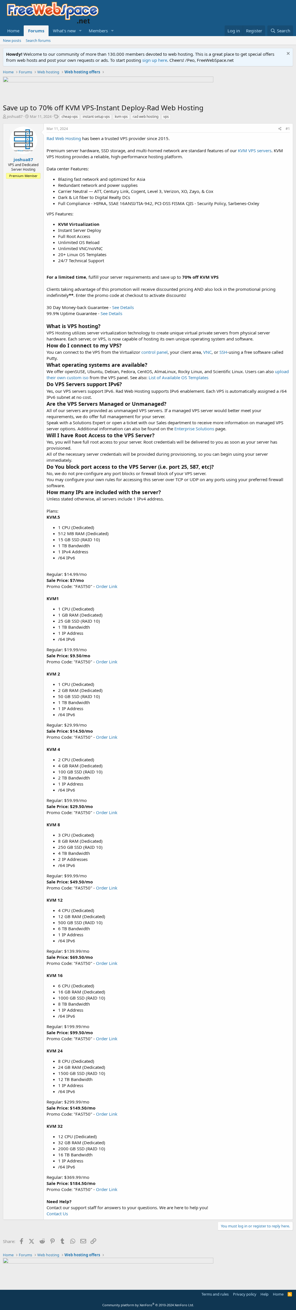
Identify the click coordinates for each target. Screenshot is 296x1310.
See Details (123, 307)
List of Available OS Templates (178, 377)
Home (13, 31)
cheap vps (70, 116)
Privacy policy (244, 1294)
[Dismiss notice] (287, 54)
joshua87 (15, 116)
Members (98, 31)
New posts (12, 40)
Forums (36, 31)
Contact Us (57, 1213)
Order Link (106, 586)
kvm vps (121, 116)
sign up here (154, 60)
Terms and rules (215, 1294)
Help (264, 1294)
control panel (154, 352)
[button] (80, 30)
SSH (223, 352)
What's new (64, 31)
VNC (207, 352)
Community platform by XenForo (148, 1305)
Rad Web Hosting (64, 138)
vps (166, 116)
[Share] (280, 129)
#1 (288, 128)
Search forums (38, 40)
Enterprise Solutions (194, 428)
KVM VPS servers (254, 150)
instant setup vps (96, 116)
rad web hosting (145, 116)
